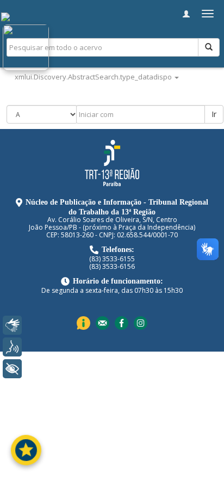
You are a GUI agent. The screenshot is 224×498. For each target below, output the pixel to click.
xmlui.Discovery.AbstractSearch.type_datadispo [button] (94, 77)
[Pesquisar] (209, 47)
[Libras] (12, 325)
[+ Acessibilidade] (12, 368)
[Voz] (12, 346)
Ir (213, 114)
